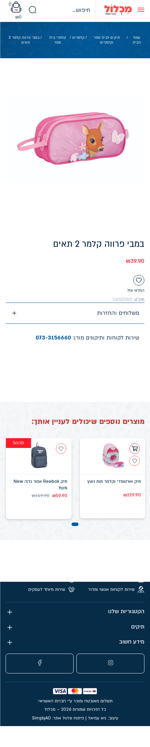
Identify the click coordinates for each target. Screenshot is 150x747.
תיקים (137, 627)
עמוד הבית (137, 40)
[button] (75, 524)
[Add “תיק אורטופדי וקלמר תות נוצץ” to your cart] (134, 448)
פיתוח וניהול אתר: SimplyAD (58, 718)
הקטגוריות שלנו (126, 611)
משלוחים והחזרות (118, 313)
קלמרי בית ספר (57, 40)
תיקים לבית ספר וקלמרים (106, 40)
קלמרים (78, 37)
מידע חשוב (131, 642)
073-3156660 (53, 338)
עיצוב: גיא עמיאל (103, 718)
